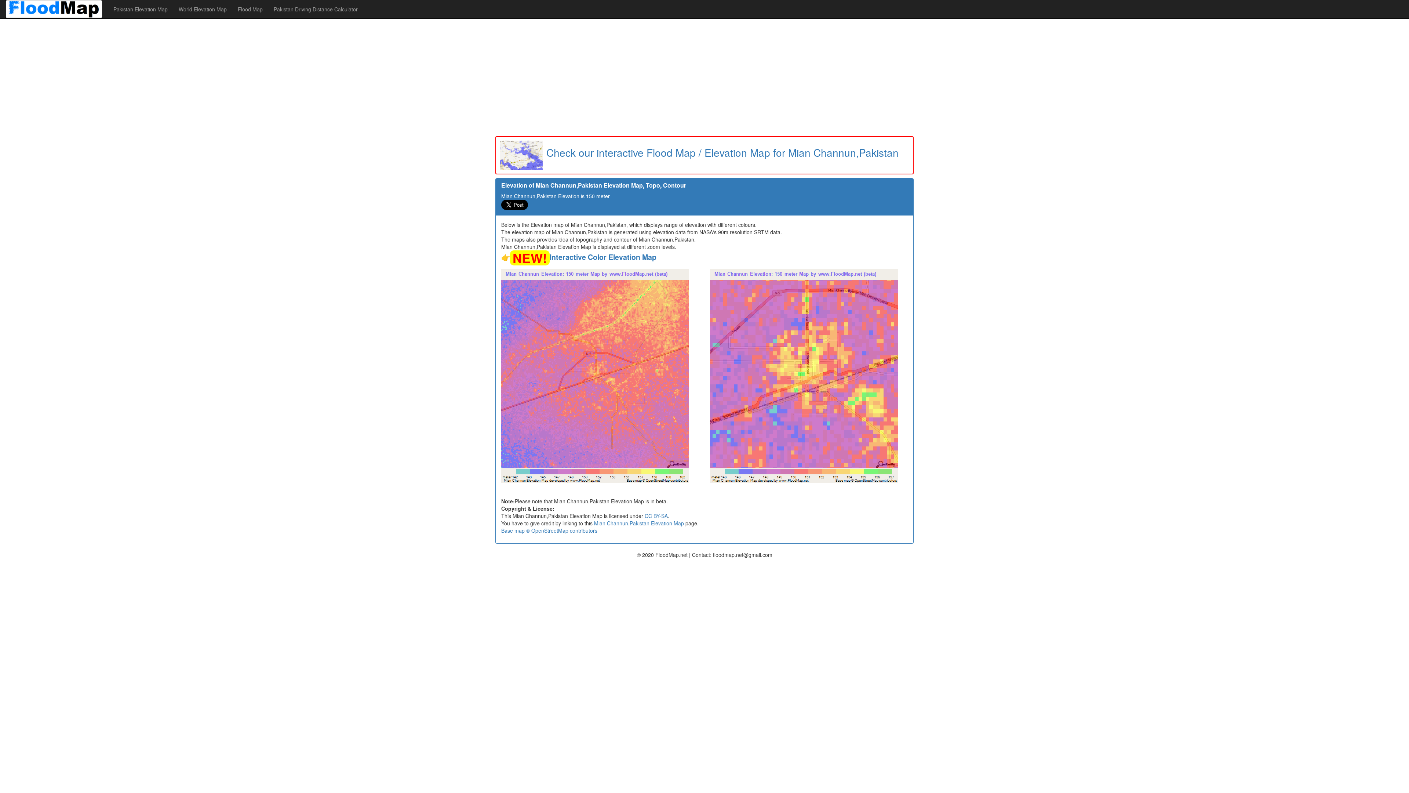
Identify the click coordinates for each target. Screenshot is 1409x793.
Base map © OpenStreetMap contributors (549, 530)
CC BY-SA (656, 515)
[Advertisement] (704, 77)
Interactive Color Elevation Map (603, 257)
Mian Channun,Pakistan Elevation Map (639, 523)
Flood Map (250, 9)
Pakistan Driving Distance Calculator (316, 9)
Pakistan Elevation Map (140, 9)
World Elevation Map (203, 9)
